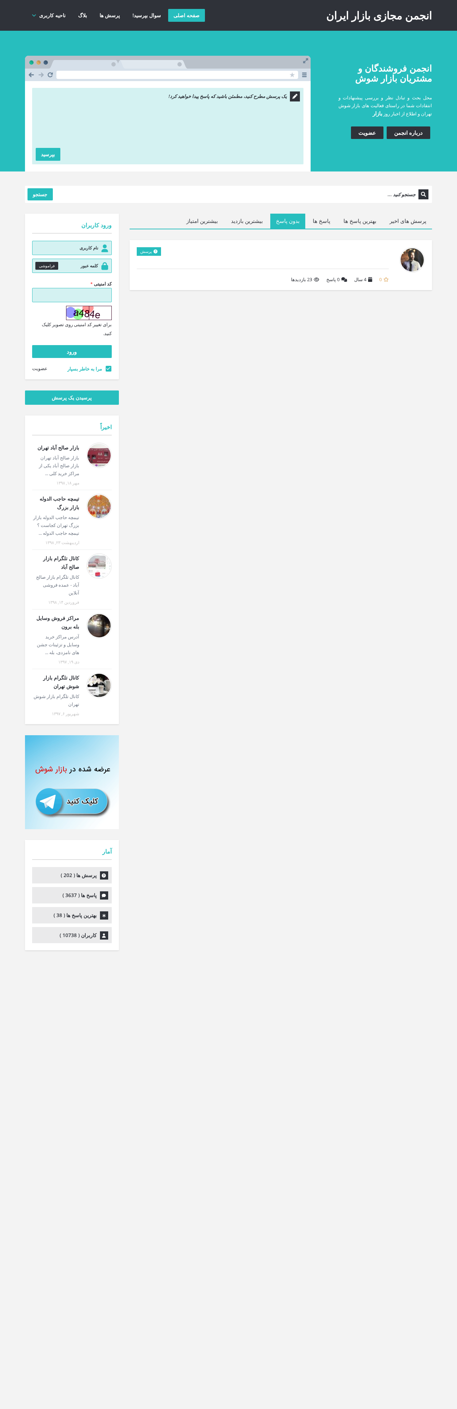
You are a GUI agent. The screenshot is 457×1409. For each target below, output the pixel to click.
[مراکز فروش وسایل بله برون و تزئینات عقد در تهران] (99, 625)
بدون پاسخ (288, 220)
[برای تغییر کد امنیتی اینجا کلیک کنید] (89, 313)
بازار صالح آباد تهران (58, 447)
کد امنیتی (101, 283)
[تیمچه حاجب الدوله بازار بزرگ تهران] (99, 506)
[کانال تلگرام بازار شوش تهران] (99, 685)
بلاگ (82, 15)
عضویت (367, 132)
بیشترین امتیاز (202, 220)
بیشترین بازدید (247, 220)
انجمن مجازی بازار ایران (379, 15)
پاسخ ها (321, 220)
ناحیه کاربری (52, 15)
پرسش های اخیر (408, 220)
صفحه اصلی (187, 15)
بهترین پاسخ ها (359, 220)
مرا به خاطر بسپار (84, 368)
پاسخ (333, 279)
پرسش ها (110, 15)
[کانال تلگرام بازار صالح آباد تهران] (99, 566)
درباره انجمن (408, 132)
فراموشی (47, 265)
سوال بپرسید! (146, 15)
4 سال (360, 279)
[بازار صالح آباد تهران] (99, 455)
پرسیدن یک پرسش (72, 397)
